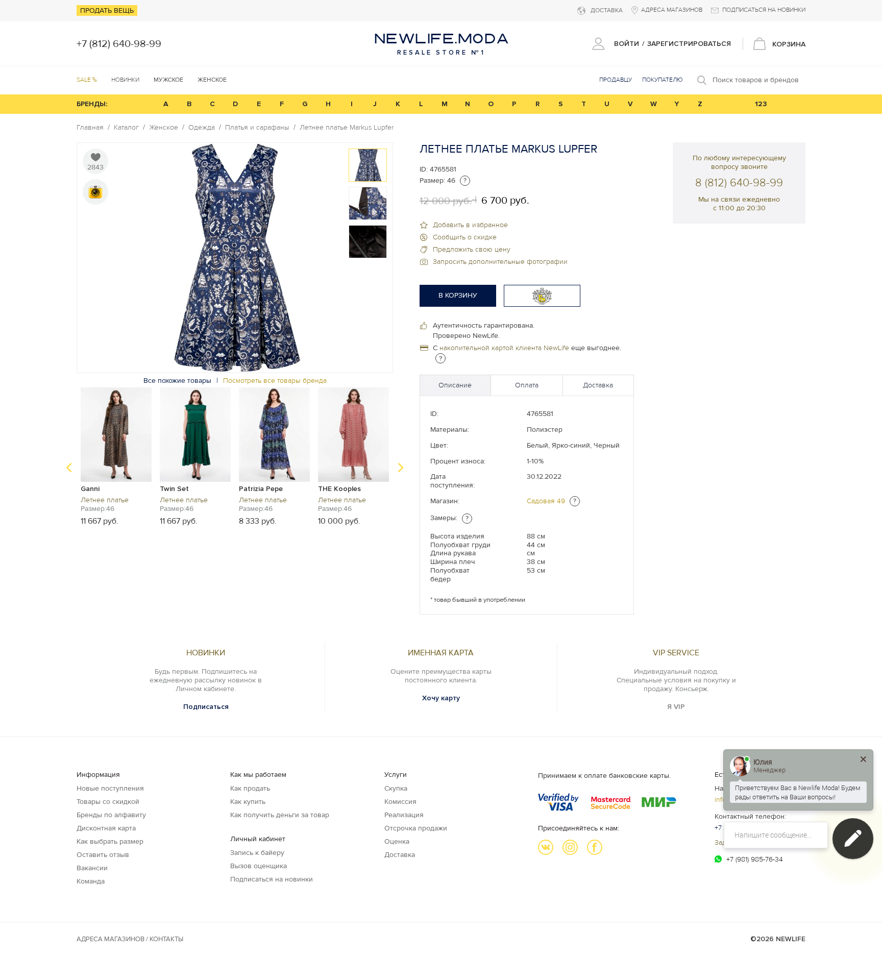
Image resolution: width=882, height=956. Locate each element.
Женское (163, 128)
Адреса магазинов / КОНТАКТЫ (130, 939)
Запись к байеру (257, 852)
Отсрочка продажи (415, 828)
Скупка (395, 788)
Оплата (526, 385)
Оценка (396, 841)
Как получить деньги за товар (279, 815)
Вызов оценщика (258, 866)
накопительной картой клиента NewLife (504, 348)
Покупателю (662, 80)
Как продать (250, 788)
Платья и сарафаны (257, 128)
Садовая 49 (546, 501)
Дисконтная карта (106, 828)
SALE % (87, 80)
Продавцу (615, 80)
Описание (455, 385)
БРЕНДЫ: (92, 104)
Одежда (201, 128)
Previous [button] (68, 467)
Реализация (404, 815)
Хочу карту (441, 698)
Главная (90, 128)
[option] (368, 165)
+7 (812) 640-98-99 (119, 44)
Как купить (247, 801)
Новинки (125, 80)
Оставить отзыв (103, 854)
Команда (91, 881)
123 (761, 104)
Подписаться (206, 706)
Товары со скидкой (108, 801)
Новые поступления (110, 788)
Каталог (126, 128)
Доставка (598, 385)
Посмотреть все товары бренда (275, 380)
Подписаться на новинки (271, 879)
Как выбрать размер (110, 841)
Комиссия (400, 801)
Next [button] (400, 467)
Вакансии (92, 868)
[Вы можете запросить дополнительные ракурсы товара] (95, 192)
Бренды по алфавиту (111, 815)
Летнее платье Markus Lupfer (347, 128)
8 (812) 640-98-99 (739, 183)
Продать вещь (107, 10)
